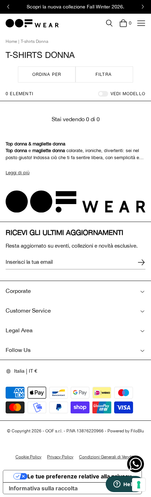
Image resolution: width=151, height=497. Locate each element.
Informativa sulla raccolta (43, 488)
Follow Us (18, 350)
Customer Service (28, 310)
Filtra (104, 74)
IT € (33, 371)
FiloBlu (137, 431)
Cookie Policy (28, 457)
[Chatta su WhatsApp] (135, 464)
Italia (19, 371)
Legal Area (19, 330)
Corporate (18, 291)
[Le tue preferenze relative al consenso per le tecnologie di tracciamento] (138, 484)
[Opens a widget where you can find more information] (124, 484)
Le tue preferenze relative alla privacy (79, 476)
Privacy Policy (60, 457)
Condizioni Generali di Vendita (107, 457)
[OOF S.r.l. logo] (32, 23)
